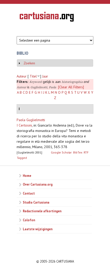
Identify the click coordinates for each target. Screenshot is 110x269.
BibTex (77, 152)
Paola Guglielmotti (31, 120)
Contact (29, 193)
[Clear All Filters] (71, 87)
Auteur (22, 76)
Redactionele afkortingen (42, 211)
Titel (33, 76)
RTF (86, 152)
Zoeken (29, 63)
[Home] (47, 17)
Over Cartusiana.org (37, 184)
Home (27, 176)
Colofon (29, 220)
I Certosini (24, 125)
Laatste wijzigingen (37, 229)
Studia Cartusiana (36, 202)
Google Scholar (61, 152)
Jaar (45, 76)
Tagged (22, 158)
